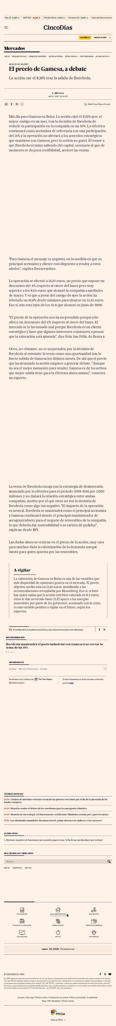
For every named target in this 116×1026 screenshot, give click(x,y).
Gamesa (12, 669)
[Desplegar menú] (6, 27)
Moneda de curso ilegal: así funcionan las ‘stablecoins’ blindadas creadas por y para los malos (60, 814)
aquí (71, 683)
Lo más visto (11, 833)
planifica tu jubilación (22, 925)
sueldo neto (94, 914)
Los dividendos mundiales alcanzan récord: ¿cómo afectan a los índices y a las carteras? (56, 820)
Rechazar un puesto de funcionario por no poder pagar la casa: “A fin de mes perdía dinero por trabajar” (54, 840)
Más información (16, 683)
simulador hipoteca (58, 914)
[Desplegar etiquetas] (105, 668)
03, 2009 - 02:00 (58, 96)
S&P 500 (27, 18)
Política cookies (41, 997)
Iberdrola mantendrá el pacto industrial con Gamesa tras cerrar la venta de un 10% (54, 646)
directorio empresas (94, 925)
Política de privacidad (77, 997)
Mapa (44, 1001)
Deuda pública (71, 56)
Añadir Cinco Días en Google (99, 104)
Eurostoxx (17, 868)
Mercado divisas (19, 56)
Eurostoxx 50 (73, 18)
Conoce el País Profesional (58, 948)
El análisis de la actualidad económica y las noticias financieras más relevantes (48, 629)
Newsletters (56, 1001)
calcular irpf (22, 914)
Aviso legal (30, 997)
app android (94, 937)
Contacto (21, 997)
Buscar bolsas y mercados (18, 853)
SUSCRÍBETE (85, 37)
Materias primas (56, 56)
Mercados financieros (28, 669)
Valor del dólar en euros (102, 18)
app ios (58, 937)
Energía (43, 669)
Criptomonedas (86, 56)
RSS (49, 1001)
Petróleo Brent (50, 18)
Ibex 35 (8, 18)
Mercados (14, 48)
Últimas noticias (103, 56)
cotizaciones (22, 937)
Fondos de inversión (37, 56)
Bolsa (7, 56)
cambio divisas (58, 925)
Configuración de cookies (58, 997)
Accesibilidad (92, 997)
